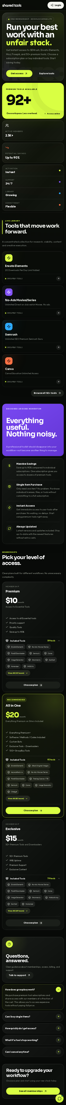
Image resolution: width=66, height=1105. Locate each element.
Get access (17, 73)
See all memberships (31, 1091)
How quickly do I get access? (20, 1028)
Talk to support (17, 975)
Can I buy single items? (17, 1016)
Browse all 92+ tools (45, 393)
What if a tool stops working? (21, 1040)
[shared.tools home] (11, 5)
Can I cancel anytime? (17, 1051)
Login (58, 5)
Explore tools (46, 73)
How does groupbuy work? (20, 989)
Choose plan (31, 685)
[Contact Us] (59, 1098)
